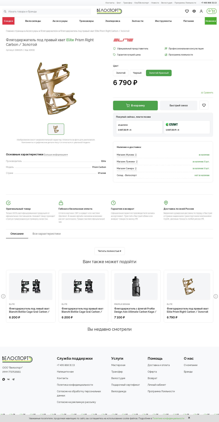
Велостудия (166, 3)
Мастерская (118, 365)
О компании (190, 365)
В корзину (138, 105)
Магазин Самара (125, 168)
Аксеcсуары (32, 31)
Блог (119, 3)
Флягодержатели (49, 31)
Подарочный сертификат (125, 384)
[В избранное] (203, 105)
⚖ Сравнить (207, 92)
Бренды (188, 371)
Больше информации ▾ (56, 155)
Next (216, 296)
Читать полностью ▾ (109, 251)
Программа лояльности (181, 55)
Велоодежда (118, 391)
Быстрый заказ (179, 105)
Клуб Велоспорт (142, 3)
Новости (155, 3)
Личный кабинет (157, 384)
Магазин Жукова (125, 155)
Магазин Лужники (126, 161)
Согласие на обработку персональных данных (79, 393)
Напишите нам (65, 371)
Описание (17, 233)
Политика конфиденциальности (75, 384)
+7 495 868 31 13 (209, 3)
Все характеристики (47, 233)
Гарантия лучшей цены (129, 55)
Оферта (152, 371)
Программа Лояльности (185, 3)
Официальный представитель (132, 48)
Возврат (152, 378)
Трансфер (127, 3)
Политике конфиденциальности (168, 418)
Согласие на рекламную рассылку (76, 402)
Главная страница (15, 31)
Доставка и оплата (159, 365)
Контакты (110, 3)
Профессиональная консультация (186, 48)
